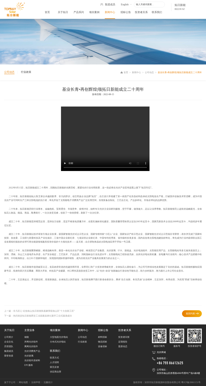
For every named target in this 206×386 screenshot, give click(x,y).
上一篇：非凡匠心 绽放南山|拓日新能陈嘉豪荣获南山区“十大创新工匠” (39, 311)
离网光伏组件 (31, 346)
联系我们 (157, 12)
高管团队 (8, 346)
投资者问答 (124, 337)
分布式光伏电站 (58, 342)
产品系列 (79, 12)
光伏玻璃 (28, 356)
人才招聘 (54, 362)
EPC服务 (28, 365)
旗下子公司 (9, 382)
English (125, 4)
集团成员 (8, 351)
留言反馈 (54, 367)
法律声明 (35, 382)
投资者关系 (141, 12)
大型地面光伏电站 (59, 337)
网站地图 (23, 382)
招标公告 (126, 12)
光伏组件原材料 (32, 360)
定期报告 (122, 342)
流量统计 (48, 382)
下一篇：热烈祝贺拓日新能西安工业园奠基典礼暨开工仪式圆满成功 (38, 316)
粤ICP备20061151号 (191, 382)
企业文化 (8, 342)
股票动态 (122, 346)
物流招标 (102, 342)
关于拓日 (63, 12)
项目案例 (94, 12)
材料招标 (102, 337)
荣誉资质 (8, 356)
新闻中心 (110, 12)
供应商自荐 (55, 372)
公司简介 (8, 337)
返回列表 (190, 313)
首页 (47, 12)
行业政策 (26, 72)
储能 (26, 337)
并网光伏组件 (31, 342)
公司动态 (149, 72)
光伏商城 (161, 352)
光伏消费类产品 (32, 351)
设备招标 (102, 346)
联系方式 (54, 358)
